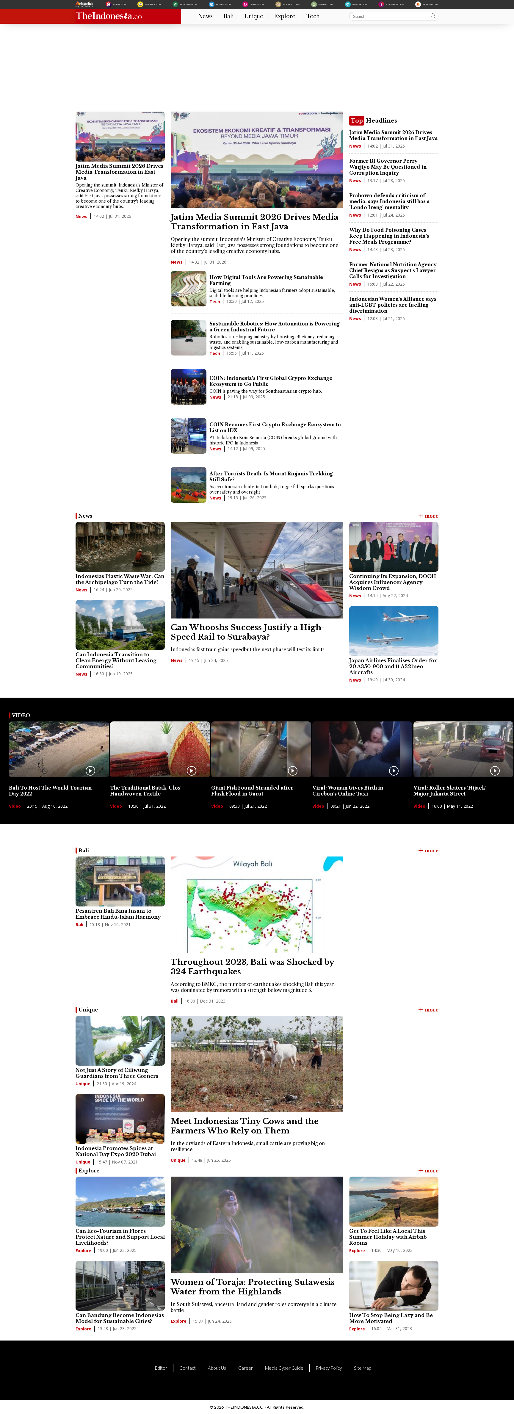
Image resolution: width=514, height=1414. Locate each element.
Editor (161, 1368)
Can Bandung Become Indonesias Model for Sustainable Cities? (120, 1318)
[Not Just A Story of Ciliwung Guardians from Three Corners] (120, 1041)
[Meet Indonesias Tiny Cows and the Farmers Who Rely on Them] (257, 1111)
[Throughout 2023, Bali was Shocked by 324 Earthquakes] (257, 951)
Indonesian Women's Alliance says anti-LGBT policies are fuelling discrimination (392, 305)
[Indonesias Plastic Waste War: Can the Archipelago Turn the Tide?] (120, 547)
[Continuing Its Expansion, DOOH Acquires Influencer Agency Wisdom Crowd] (393, 547)
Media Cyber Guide (284, 1368)
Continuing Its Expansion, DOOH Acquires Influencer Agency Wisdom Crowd (392, 582)
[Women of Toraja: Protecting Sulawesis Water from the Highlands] (257, 1271)
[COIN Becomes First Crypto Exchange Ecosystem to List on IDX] (188, 436)
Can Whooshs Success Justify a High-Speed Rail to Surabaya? (248, 632)
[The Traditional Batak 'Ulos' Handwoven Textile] (160, 776)
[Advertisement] (254, 70)
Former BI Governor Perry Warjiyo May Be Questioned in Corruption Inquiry (388, 167)
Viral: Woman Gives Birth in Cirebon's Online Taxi (347, 791)
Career (245, 1368)
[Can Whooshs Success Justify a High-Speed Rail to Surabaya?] (257, 617)
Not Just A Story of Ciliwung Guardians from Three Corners (117, 1073)
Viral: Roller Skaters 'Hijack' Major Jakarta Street (449, 791)
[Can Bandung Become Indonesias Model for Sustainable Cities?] (120, 1286)
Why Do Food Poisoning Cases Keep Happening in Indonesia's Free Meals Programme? (389, 236)
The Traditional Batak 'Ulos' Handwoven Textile (145, 791)
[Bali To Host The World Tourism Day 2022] (59, 776)
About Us (217, 1368)
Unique (254, 16)
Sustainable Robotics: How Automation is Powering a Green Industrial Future (274, 327)
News (205, 16)
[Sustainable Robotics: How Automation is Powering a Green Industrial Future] (188, 338)
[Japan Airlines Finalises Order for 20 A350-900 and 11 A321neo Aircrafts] (393, 631)
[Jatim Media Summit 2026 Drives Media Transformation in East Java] (120, 137)
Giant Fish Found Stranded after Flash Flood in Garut (252, 791)
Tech (313, 16)
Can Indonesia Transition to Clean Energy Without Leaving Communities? (116, 660)
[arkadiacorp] (85, 4)
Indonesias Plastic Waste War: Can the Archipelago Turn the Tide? (120, 579)
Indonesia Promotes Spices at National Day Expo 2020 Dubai (116, 1151)
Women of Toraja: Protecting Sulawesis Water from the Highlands (253, 1286)
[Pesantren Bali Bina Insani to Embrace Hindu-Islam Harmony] (120, 881)
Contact (187, 1368)
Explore (284, 16)
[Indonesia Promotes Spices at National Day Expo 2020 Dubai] (120, 1119)
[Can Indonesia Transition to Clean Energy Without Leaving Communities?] (120, 625)
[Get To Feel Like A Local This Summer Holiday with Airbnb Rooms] (393, 1202)
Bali (229, 16)
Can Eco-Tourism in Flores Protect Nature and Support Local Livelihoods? (120, 1237)
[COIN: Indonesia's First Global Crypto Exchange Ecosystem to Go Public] (188, 387)
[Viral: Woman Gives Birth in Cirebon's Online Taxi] (362, 776)
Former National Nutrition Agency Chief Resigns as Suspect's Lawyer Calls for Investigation (393, 270)
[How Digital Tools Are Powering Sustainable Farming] (188, 289)
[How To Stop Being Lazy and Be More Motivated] (393, 1286)
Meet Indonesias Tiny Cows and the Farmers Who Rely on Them (245, 1126)
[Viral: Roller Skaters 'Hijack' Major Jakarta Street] (463, 776)
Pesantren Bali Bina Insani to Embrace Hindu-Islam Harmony (118, 914)
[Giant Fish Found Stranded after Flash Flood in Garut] (261, 776)
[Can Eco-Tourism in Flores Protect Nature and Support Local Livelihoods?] (120, 1202)
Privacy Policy (329, 1368)
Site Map (362, 1368)
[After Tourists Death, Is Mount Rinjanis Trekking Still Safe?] (188, 485)
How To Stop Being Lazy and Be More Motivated (391, 1318)
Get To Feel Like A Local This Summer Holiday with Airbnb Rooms (388, 1237)
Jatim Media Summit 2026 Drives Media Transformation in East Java (119, 172)
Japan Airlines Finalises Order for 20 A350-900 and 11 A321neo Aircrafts (393, 666)
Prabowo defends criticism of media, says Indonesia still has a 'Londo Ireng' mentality (389, 201)
